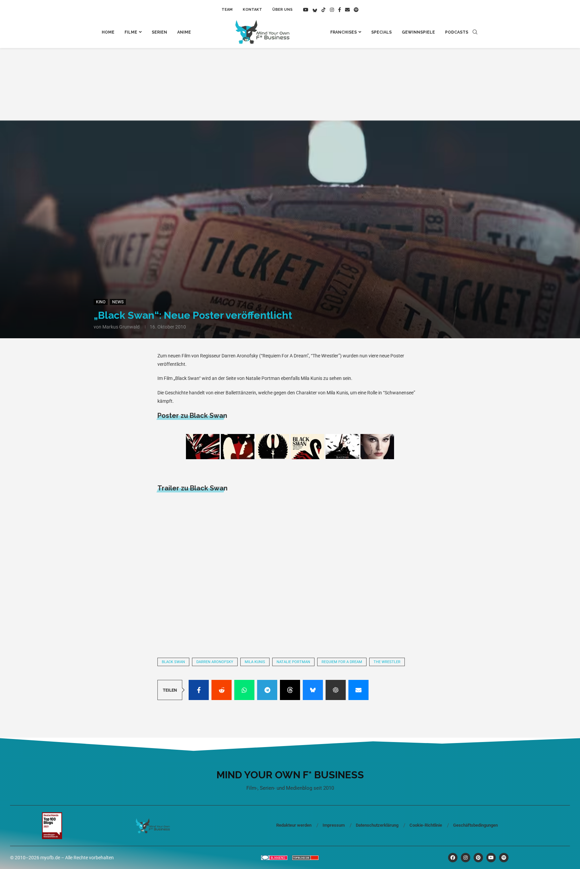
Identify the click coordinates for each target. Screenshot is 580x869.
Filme (131, 32)
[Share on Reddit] (221, 690)
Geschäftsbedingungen (475, 825)
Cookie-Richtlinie (425, 825)
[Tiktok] (323, 9)
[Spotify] (356, 9)
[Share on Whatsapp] (244, 690)
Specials (381, 32)
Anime (184, 32)
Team (227, 9)
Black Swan (173, 662)
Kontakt (252, 9)
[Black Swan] (203, 446)
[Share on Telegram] (267, 690)
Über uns (282, 9)
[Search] (475, 32)
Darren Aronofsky (214, 662)
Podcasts (456, 32)
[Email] (347, 9)
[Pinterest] (478, 857)
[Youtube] (306, 9)
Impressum (334, 825)
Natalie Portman (293, 662)
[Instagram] (332, 9)
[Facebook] (339, 9)
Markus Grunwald (121, 327)
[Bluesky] (315, 9)
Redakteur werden (293, 825)
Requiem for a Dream (342, 662)
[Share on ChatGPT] (336, 690)
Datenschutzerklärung (377, 825)
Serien (159, 32)
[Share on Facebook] (199, 690)
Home (108, 32)
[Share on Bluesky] (313, 690)
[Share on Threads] (290, 690)
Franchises (343, 32)
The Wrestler (387, 662)
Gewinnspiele (418, 32)
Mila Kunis (255, 662)
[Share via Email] (358, 690)
